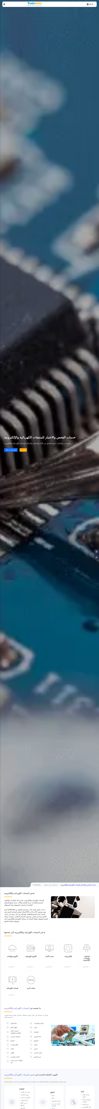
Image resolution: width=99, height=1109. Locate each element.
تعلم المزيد (11, 967)
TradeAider (37, 885)
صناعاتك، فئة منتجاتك (51, 885)
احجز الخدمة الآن (11, 450)
